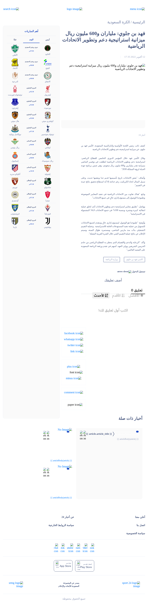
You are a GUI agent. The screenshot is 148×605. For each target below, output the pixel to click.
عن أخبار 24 (68, 517)
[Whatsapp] (73, 339)
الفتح (48, 68)
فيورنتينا (48, 214)
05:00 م (31, 105)
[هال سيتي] (15, 115)
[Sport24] (127, 584)
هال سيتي (15, 121)
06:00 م (31, 145)
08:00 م (31, 158)
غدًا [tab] (15, 40)
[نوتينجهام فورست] (15, 88)
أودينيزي (15, 200)
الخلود (47, 54)
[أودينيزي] (15, 194)
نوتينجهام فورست (15, 95)
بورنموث (47, 108)
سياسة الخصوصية (135, 533)
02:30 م (31, 92)
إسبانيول (15, 161)
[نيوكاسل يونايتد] (15, 128)
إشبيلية (47, 174)
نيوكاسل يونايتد (15, 134)
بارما (15, 227)
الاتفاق (47, 81)
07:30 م (31, 131)
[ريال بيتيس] (15, 141)
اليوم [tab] (31, 39)
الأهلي (15, 55)
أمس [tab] (47, 40)
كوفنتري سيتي (47, 121)
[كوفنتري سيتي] (47, 115)
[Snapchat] (56, 547)
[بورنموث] (47, 101)
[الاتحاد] (15, 62)
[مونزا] (47, 194)
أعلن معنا (140, 517)
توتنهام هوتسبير (47, 134)
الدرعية (15, 81)
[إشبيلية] (47, 167)
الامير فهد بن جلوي (134, 259)
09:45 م (31, 224)
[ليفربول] (47, 88)
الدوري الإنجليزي (31, 88)
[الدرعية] (15, 75)
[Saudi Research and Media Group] (15, 584)
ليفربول (47, 95)
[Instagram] (78, 547)
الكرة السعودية (118, 22)
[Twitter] (75, 345)
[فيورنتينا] (47, 207)
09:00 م (31, 65)
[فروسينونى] (15, 207)
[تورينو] (15, 181)
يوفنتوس (47, 227)
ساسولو (47, 187)
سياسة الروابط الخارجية (61, 525)
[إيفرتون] (15, 101)
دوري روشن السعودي (31, 47)
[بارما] (15, 220)
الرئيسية (138, 22)
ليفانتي (47, 147)
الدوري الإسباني (31, 141)
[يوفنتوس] (47, 220)
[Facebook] (73, 332)
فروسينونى (15, 214)
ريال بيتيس (15, 147)
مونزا (47, 200)
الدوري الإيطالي (31, 180)
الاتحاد (15, 68)
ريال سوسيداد (47, 161)
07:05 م (31, 51)
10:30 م (31, 171)
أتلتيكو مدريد (15, 174)
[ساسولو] (47, 181)
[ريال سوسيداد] (47, 154)
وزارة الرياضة (112, 259)
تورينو (15, 187)
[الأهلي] (15, 48)
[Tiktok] (63, 547)
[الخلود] (47, 47)
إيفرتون (15, 108)
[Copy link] (76, 350)
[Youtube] (70, 547)
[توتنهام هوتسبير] (47, 128)
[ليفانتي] (47, 141)
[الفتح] (47, 62)
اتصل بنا (141, 525)
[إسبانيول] (15, 154)
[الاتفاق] (47, 75)
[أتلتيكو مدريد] (15, 167)
